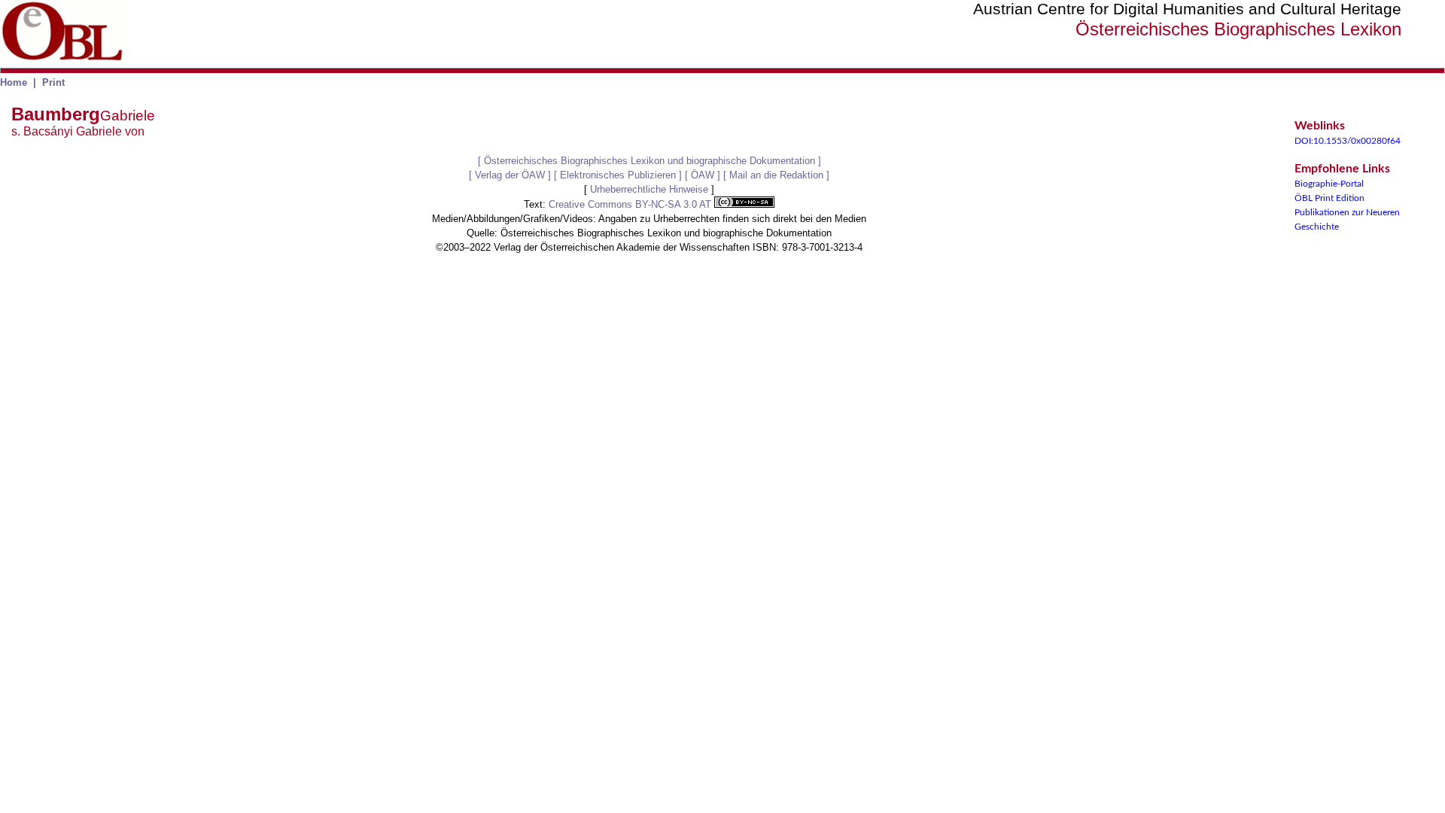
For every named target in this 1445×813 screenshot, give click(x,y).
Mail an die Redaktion (776, 175)
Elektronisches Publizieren (618, 175)
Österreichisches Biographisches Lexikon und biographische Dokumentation (649, 160)
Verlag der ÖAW (510, 175)
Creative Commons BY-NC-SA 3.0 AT (631, 204)
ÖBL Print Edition (1329, 197)
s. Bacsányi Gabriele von (77, 131)
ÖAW (702, 175)
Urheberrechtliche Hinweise (649, 189)
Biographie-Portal (1329, 183)
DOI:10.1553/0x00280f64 (1347, 140)
